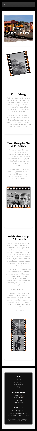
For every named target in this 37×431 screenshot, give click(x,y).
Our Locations (18, 397)
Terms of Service (18, 384)
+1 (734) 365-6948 (19, 411)
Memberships (19, 402)
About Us (18, 379)
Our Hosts (19, 400)
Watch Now (18, 395)
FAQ (18, 387)
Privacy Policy (18, 382)
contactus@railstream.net (19, 413)
